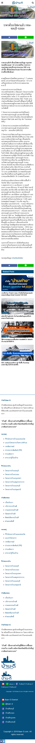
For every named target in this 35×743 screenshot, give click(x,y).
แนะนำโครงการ (10, 538)
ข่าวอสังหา (5, 289)
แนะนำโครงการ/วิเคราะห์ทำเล (16, 443)
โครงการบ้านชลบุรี (12, 471)
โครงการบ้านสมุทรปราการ (14, 482)
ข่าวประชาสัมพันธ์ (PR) (13, 450)
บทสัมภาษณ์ (9, 446)
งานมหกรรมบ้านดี (11, 510)
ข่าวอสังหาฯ (9, 454)
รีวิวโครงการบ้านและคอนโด (15, 439)
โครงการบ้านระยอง (12, 474)
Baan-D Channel (11, 700)
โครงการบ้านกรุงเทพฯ (13, 478)
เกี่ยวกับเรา (9, 502)
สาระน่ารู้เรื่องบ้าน (11, 458)
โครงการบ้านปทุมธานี (13, 489)
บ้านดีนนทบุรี (13, 687)
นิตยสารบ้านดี (10, 514)
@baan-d (11, 684)
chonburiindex (17, 258)
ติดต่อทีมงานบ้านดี (12, 517)
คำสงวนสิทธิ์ (9, 521)
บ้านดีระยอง (29, 684)
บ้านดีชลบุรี (21, 684)
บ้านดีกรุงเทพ (4, 687)
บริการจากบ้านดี (11, 506)
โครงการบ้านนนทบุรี (12, 486)
